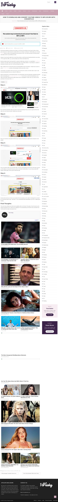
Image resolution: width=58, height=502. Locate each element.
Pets (44, 232)
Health (44, 157)
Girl (44, 135)
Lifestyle (44, 191)
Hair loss (44, 152)
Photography (45, 235)
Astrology (45, 38)
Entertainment (45, 104)
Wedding (45, 300)
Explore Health (49, 314)
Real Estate (45, 240)
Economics (45, 99)
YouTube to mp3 (6, 68)
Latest (43, 500)
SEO (44, 252)
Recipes (44, 242)
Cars (44, 60)
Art (43, 36)
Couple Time (45, 82)
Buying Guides (46, 55)
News (44, 225)
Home (44, 167)
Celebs (44, 67)
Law (44, 184)
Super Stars (45, 266)
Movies (44, 213)
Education (45, 101)
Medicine (45, 203)
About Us (35, 500)
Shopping (45, 254)
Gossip (44, 138)
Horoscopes (45, 169)
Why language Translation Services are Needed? (10, 473)
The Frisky (3, 48)
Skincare (44, 257)
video (13, 78)
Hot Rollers (45, 172)
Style (44, 264)
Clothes (44, 77)
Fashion (44, 111)
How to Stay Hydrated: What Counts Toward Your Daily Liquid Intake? (31, 473)
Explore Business (50, 331)
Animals (44, 31)
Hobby (44, 164)
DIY (44, 96)
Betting (44, 45)
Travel (7, 13)
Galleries (45, 123)
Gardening (45, 130)
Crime (44, 87)
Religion (44, 247)
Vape (44, 291)
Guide (44, 140)
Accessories (45, 28)
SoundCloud (37, 61)
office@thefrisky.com (26, 492)
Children (44, 70)
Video (44, 296)
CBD (44, 65)
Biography (45, 48)
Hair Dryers (45, 150)
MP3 (15, 470)
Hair (44, 145)
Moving (44, 215)
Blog (44, 50)
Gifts (44, 133)
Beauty (44, 43)
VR (43, 298)
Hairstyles (45, 155)
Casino (44, 62)
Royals (3, 13)
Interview (45, 181)
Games (44, 128)
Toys (44, 283)
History (44, 162)
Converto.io (12, 470)
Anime (44, 33)
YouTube (2, 53)
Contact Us (39, 500)
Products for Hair (46, 237)
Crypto (44, 89)
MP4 (17, 470)
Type (44, 288)
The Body (45, 274)
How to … (45, 174)
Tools (44, 281)
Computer (45, 79)
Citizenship (45, 72)
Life (44, 189)
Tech (12, 48)
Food (44, 116)
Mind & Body (45, 206)
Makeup (44, 198)
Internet (44, 179)
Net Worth (45, 223)
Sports (44, 259)
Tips (44, 276)
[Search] (55, 2)
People (44, 230)
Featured (45, 113)
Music (44, 218)
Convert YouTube (7, 470)
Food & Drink (45, 118)
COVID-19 (45, 84)
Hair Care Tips (45, 147)
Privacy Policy (55, 500)
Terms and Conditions (48, 500)
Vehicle (44, 293)
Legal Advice (45, 186)
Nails (44, 220)
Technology (45, 271)
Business (45, 53)
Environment (45, 106)
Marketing (45, 201)
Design (44, 94)
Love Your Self (46, 196)
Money (44, 208)
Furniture (45, 121)
